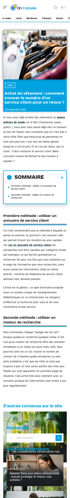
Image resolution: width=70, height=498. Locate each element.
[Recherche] (55, 7)
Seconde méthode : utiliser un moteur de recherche (32, 196)
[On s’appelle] (23, 7)
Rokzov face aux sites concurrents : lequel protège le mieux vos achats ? (34, 476)
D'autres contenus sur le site (32, 405)
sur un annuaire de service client (29, 245)
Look (10, 85)
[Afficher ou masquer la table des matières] (53, 178)
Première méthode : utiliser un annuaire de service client (33, 187)
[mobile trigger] (6, 7)
